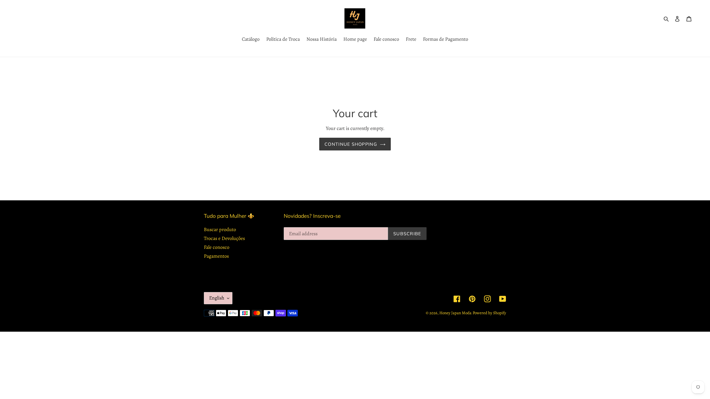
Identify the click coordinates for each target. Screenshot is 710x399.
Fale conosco (216, 247)
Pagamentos (216, 256)
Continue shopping (350, 144)
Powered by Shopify (489, 313)
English (216, 298)
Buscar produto (220, 229)
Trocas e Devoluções (224, 238)
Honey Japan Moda (455, 313)
